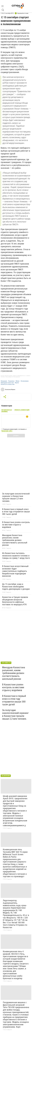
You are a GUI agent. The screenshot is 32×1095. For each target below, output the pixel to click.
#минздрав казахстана (7, 383)
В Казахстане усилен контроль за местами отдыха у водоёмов (16, 524)
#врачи (17, 383)
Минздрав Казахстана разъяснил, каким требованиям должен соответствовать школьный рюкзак (14, 540)
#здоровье (11, 381)
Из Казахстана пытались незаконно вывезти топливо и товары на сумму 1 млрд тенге (16, 555)
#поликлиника (25, 381)
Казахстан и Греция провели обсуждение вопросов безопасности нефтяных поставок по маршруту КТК (15, 601)
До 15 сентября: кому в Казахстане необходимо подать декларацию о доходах (16, 586)
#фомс (18, 381)
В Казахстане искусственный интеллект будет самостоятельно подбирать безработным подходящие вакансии (15, 571)
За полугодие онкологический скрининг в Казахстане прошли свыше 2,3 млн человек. (16, 497)
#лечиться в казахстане (7, 384)
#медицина (4, 381)
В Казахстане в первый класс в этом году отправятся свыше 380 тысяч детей (16, 511)
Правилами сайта (6, 431)
